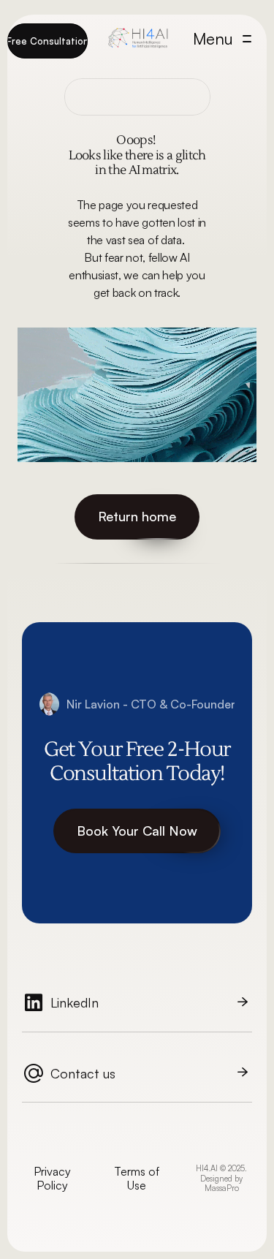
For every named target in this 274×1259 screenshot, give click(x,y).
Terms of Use (138, 1178)
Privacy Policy (54, 1178)
